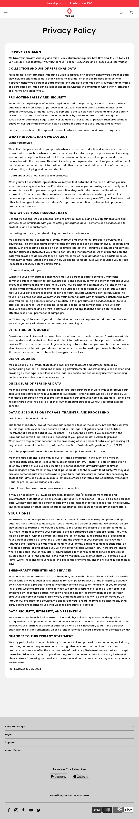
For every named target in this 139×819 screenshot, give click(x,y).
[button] (6, 12)
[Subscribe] (97, 735)
